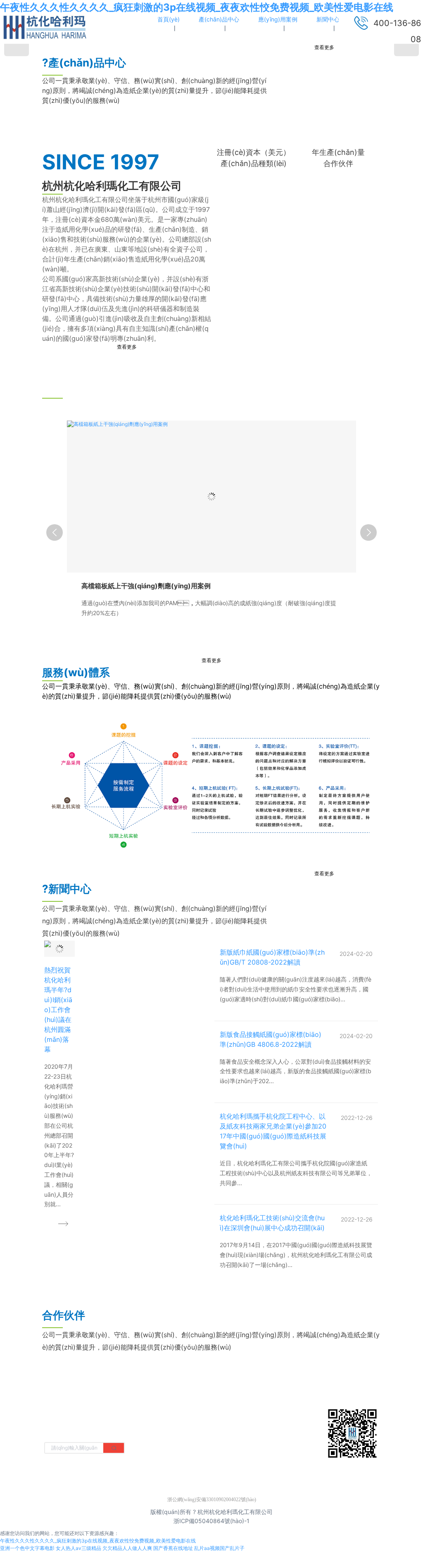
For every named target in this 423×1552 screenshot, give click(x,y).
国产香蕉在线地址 (173, 1548)
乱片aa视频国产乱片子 (219, 1548)
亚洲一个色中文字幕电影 (27, 1548)
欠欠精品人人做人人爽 (127, 1548)
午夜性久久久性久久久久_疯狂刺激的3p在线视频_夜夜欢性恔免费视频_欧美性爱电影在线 (196, 7)
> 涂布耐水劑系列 (150, 1424)
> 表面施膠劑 (144, 1436)
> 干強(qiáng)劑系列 (154, 1411)
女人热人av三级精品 (78, 1548)
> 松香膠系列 (200, 1411)
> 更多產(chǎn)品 (206, 1436)
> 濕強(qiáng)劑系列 (210, 1424)
